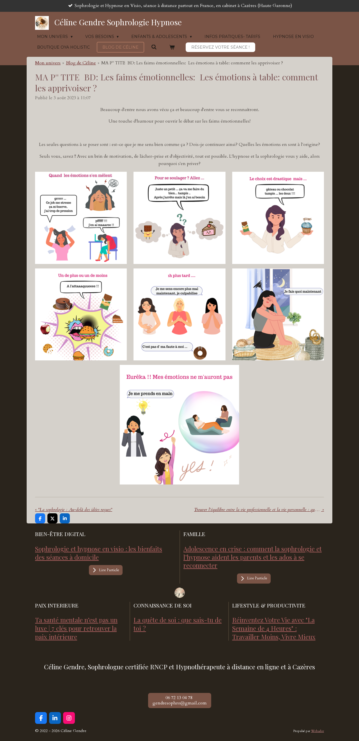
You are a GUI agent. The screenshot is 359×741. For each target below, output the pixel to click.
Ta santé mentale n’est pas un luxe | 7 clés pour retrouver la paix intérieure (76, 628)
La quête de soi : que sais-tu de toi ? (178, 623)
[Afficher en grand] (179, 593)
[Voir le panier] (172, 47)
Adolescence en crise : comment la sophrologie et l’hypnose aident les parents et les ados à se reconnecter (252, 557)
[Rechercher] (154, 47)
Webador (317, 731)
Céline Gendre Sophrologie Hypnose (118, 22)
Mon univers (48, 63)
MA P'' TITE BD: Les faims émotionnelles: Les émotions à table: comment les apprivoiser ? (192, 63)
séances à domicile (72, 557)
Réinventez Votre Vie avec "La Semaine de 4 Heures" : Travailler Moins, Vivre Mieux (274, 628)
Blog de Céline (81, 63)
